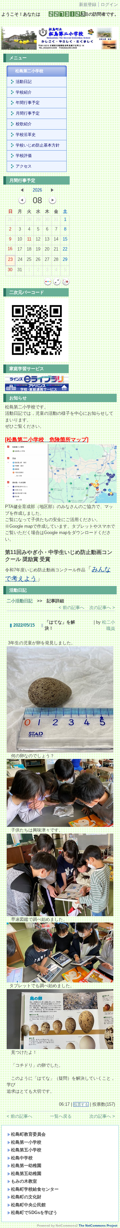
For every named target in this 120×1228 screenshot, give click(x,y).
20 (47, 249)
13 (47, 239)
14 (56, 239)
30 (47, 219)
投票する (81, 1104)
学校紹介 (24, 92)
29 (38, 219)
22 (65, 249)
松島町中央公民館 (28, 1204)
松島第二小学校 (29, 71)
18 (29, 249)
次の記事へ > (102, 607)
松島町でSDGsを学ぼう (34, 1212)
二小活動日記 (20, 600)
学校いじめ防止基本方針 (38, 145)
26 (10, 219)
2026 (37, 190)
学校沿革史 (26, 134)
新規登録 (87, 4)
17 (19, 249)
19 (38, 249)
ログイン (109, 4)
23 (10, 259)
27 (19, 219)
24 (20, 259)
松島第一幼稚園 (26, 1165)
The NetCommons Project (98, 1225)
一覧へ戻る (61, 1116)
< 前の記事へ (71, 607)
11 (29, 239)
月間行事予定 (28, 113)
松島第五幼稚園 (26, 1173)
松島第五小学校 (26, 1149)
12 (38, 239)
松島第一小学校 (26, 1142)
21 (56, 249)
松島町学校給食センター (35, 1189)
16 (10, 248)
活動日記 (24, 81)
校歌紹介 (24, 124)
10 (19, 239)
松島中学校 (22, 1157)
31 (56, 219)
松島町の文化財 (26, 1196)
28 (29, 219)
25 (29, 259)
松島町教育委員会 (28, 1134)
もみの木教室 (24, 1181)
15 (65, 239)
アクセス (24, 166)
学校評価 (24, 155)
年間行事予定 (28, 102)
